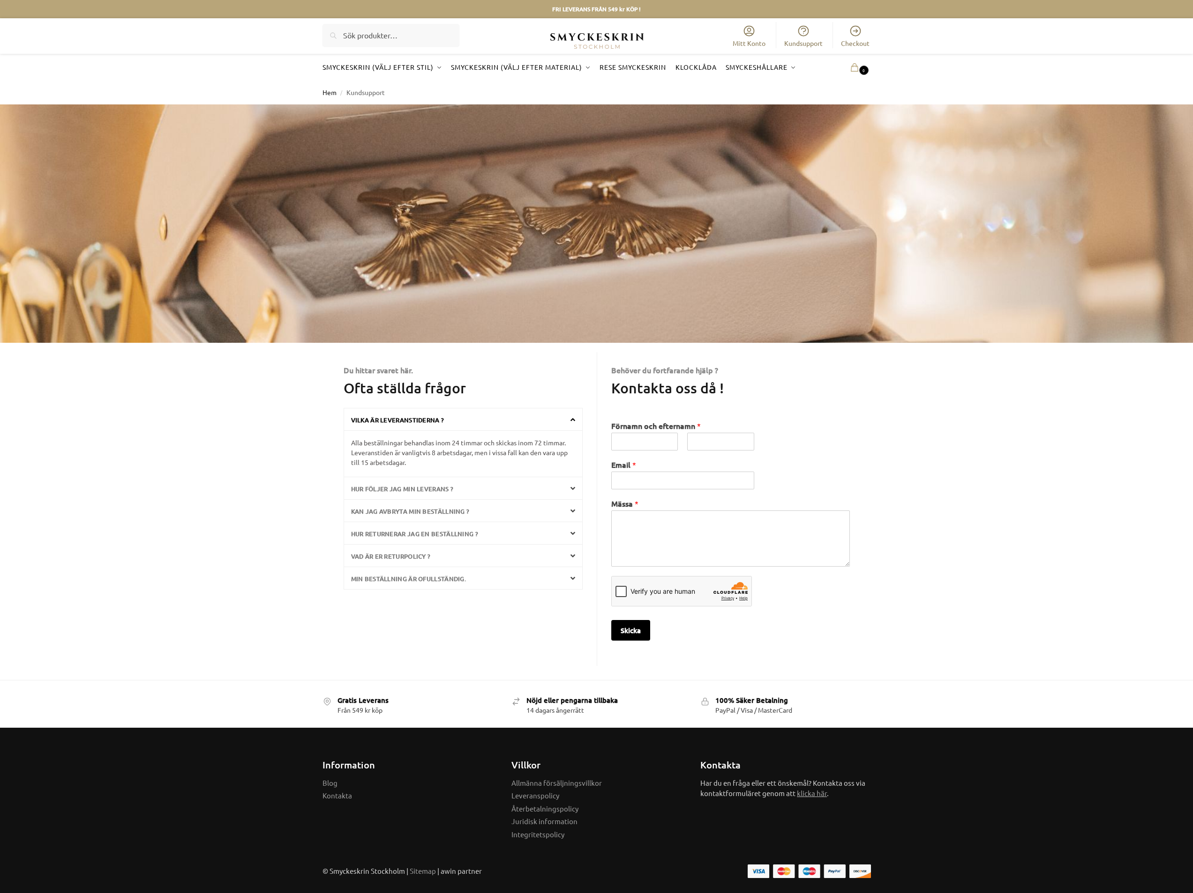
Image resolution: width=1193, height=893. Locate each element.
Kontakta (337, 795)
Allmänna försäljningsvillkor (556, 782)
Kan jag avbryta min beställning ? (410, 511)
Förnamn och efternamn (656, 426)
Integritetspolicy (537, 834)
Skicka (631, 630)
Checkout (855, 43)
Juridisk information (544, 821)
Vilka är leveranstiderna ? (397, 420)
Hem (330, 92)
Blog (330, 782)
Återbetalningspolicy (544, 808)
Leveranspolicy (535, 795)
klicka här (812, 793)
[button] (846, 67)
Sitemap (423, 870)
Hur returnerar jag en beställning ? (415, 534)
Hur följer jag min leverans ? (402, 489)
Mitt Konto (749, 43)
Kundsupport (803, 43)
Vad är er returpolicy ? (391, 556)
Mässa (624, 504)
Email (623, 465)
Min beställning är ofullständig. (408, 579)
